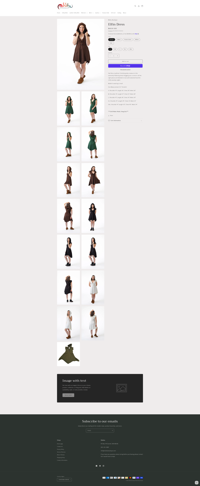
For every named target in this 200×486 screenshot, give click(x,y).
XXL (131, 49)
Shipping (110, 30)
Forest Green (127, 39)
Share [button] (111, 115)
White (137, 39)
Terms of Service (61, 452)
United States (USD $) (64, 479)
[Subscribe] (112, 430)
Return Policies (61, 454)
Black (119, 39)
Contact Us (60, 446)
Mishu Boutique (132, 480)
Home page (60, 443)
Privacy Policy (60, 449)
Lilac (111, 43)
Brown (111, 39)
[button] (84, 13)
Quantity (110, 52)
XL (125, 49)
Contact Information (62, 460)
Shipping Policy (61, 457)
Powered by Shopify (139, 480)
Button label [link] (68, 395)
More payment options (125, 69)
